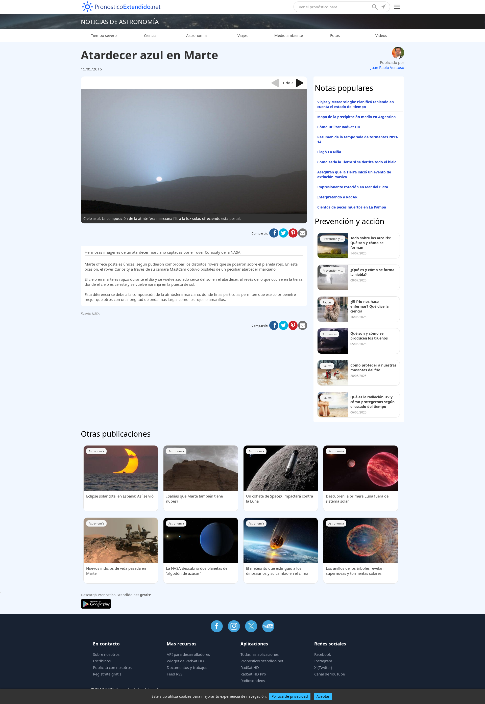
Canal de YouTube (329, 673)
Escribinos (102, 660)
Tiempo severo (104, 35)
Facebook (322, 654)
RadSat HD (249, 667)
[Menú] (397, 7)
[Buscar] (375, 8)
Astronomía (196, 35)
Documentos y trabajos (187, 667)
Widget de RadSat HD (185, 660)
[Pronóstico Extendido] (121, 7)
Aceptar (323, 696)
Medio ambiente (288, 35)
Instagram (323, 660)
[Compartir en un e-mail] (302, 233)
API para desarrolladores (188, 654)
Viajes (242, 35)
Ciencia (150, 35)
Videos (381, 35)
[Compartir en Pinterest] (293, 233)
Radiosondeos (252, 680)
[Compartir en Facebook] (273, 233)
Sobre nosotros (106, 654)
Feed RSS (174, 673)
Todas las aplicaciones (259, 654)
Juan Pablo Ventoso (387, 67)
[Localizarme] (383, 8)
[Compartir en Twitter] (283, 233)
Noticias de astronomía (120, 21)
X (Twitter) (323, 667)
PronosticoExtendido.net (261, 660)
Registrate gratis (107, 673)
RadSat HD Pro (253, 673)
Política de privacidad (290, 696)
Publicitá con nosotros (112, 667)
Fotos (335, 35)
